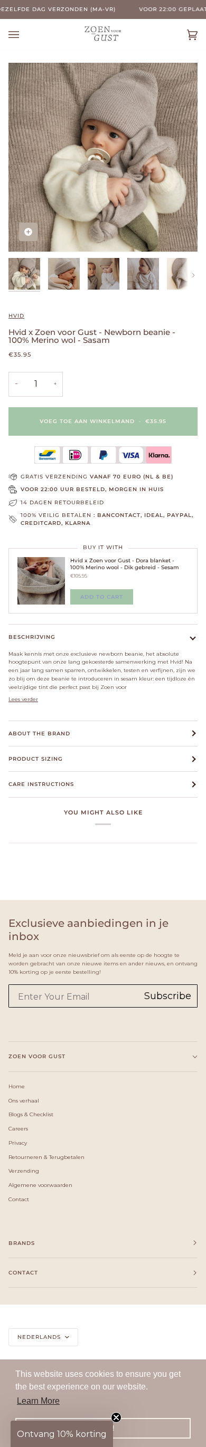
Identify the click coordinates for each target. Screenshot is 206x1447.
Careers (18, 1128)
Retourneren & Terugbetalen (46, 1157)
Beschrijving (31, 637)
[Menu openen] (24, 34)
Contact (18, 1199)
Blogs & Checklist (30, 1114)
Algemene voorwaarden (40, 1185)
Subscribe (167, 996)
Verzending (23, 1170)
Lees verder (23, 699)
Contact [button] (23, 1273)
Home (16, 1086)
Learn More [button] (38, 1400)
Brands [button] (21, 1243)
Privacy (17, 1142)
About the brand (39, 733)
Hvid (16, 316)
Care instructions (41, 784)
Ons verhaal (23, 1100)
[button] (62, 1434)
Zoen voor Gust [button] (36, 1056)
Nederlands (40, 1337)
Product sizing (35, 759)
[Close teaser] (116, 1417)
